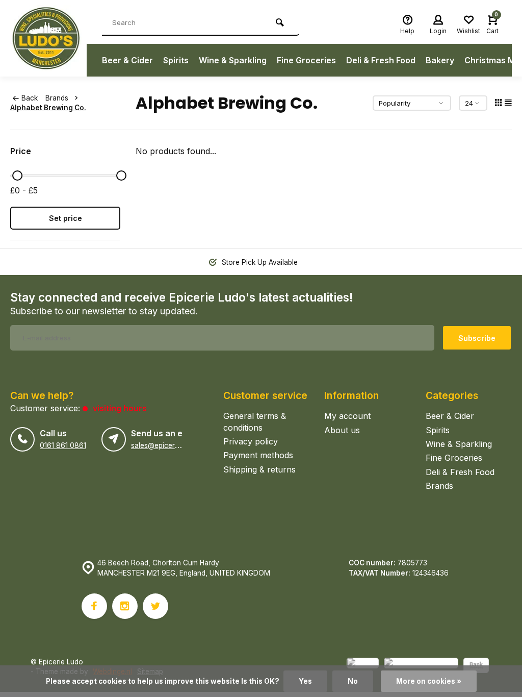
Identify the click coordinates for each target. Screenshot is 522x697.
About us (342, 430)
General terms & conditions (254, 421)
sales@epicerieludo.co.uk (172, 445)
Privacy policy (250, 441)
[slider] (17, 175)
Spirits (176, 60)
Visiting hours (120, 408)
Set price (65, 218)
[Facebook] (94, 606)
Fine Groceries (306, 60)
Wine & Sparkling (233, 60)
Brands (56, 98)
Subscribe (476, 338)
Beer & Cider (127, 60)
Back (29, 98)
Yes (305, 681)
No (353, 681)
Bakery (440, 60)
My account (347, 416)
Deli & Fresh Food (380, 60)
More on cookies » (428, 681)
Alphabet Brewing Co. (48, 108)
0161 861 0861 (63, 445)
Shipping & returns (259, 469)
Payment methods (258, 455)
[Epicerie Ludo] (48, 38)
